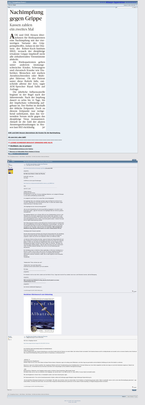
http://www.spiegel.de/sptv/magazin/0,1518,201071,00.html (36, 343)
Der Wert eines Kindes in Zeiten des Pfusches (36, 164)
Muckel (9, 336)
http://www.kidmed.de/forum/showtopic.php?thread (35, 168)
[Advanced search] (116, 7)
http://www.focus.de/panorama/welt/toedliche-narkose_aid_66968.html (39, 183)
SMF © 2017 (71, 400)
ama (9, 164)
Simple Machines (77, 400)
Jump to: (124, 396)
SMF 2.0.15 (66, 400)
